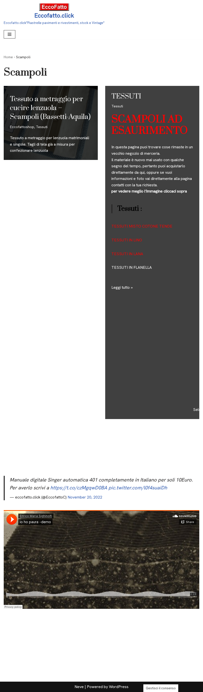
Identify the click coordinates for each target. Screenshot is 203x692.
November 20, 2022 (85, 497)
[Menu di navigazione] (9, 34)
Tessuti (42, 127)
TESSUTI (126, 96)
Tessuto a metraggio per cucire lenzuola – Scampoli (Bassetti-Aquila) (50, 108)
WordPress (118, 686)
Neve (79, 686)
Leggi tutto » (122, 287)
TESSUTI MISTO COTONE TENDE (141, 226)
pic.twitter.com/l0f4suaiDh (137, 487)
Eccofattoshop (22, 127)
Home (8, 57)
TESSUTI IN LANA (127, 253)
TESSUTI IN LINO (126, 240)
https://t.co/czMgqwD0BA (78, 487)
